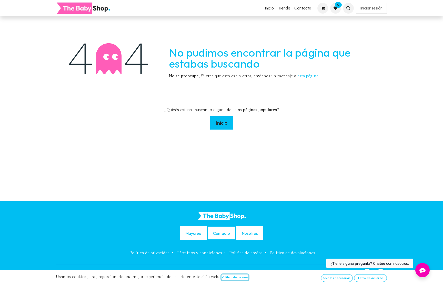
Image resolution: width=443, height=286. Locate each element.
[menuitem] (269, 8)
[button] (348, 8)
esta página (307, 76)
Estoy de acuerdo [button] (370, 278)
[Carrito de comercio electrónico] (322, 8)
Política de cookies (235, 277)
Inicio (222, 123)
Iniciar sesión (371, 7)
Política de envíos (246, 253)
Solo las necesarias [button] (336, 278)
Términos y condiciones (199, 253)
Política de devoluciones (292, 253)
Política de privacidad (149, 253)
